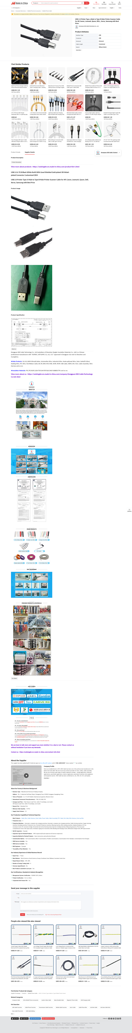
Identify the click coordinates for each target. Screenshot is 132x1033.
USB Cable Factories (17, 1007)
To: (18, 897)
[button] (82, 3)
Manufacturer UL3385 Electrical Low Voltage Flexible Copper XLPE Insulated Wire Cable (87, 978)
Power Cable (45, 818)
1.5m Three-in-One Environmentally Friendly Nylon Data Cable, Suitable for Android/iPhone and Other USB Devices (38, 113)
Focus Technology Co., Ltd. (55, 1027)
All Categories (16, 8)
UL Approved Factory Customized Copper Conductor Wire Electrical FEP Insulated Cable (43, 978)
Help (94, 8)
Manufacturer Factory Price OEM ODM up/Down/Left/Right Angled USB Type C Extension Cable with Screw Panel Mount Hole (56, 86)
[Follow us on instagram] (113, 1018)
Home (12, 11)
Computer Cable (16, 1000)
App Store (15, 1018)
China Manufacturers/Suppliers (53, 1023)
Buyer (86, 8)
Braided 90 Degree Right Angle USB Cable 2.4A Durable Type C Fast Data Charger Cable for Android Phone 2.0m (112, 113)
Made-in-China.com (59, 1024)
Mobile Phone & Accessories (34, 11)
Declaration (82, 1027)
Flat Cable (66, 818)
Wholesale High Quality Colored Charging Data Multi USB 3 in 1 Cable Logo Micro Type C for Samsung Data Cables (74, 113)
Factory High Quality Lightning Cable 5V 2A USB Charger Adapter (93, 113)
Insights (98, 1023)
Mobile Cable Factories (61, 1007)
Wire (26, 818)
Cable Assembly (53, 818)
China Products (42, 1023)
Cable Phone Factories (30, 1007)
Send (22, 914)
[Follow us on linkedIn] (120, 1018)
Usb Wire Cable (93, 1007)
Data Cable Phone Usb (17, 1011)
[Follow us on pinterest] (118, 1018)
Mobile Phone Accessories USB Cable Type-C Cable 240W (74, 86)
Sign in (119, 4)
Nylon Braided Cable (59, 1000)
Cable (22, 818)
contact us (67, 14)
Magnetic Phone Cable (72, 1000)
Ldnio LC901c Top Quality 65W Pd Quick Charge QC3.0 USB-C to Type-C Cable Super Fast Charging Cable (38, 140)
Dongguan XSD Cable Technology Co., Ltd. (89, 26)
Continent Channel (84, 1023)
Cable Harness (31, 818)
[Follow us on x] (111, 1018)
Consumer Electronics (21, 11)
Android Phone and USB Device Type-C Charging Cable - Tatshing (38, 86)
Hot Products (35, 1023)
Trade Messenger (35, 1018)
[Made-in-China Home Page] (19, 3)
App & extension (102, 8)
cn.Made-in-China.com (80, 1024)
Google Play (24, 1018)
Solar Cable (38, 818)
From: (18, 893)
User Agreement (74, 1027)
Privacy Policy (89, 1027)
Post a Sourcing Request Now (53, 914)
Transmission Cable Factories (46, 1007)
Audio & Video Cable (46, 1000)
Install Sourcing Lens (49, 1018)
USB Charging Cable (85, 1000)
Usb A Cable (72, 1007)
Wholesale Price (75, 1023)
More (12, 1014)
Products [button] (35, 3)
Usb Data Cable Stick (105, 1007)
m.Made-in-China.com (69, 1024)
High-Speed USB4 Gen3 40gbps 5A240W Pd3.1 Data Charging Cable (74, 140)
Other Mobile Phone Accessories (30, 1000)
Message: (17, 902)
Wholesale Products (66, 1023)
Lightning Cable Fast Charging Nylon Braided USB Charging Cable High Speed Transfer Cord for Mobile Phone (56, 113)
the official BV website (46, 763)
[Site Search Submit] (86, 3)
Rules (120, 8)
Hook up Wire (80, 818)
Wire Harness (72, 818)
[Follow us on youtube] (116, 1018)
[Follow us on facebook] (109, 1018)
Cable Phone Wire (83, 1007)
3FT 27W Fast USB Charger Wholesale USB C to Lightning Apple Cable (19, 113)
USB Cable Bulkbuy (30, 1011)
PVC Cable (60, 818)
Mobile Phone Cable (47, 11)
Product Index (92, 1023)
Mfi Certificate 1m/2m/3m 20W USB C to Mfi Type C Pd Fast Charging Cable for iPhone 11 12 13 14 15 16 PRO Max (56, 140)
